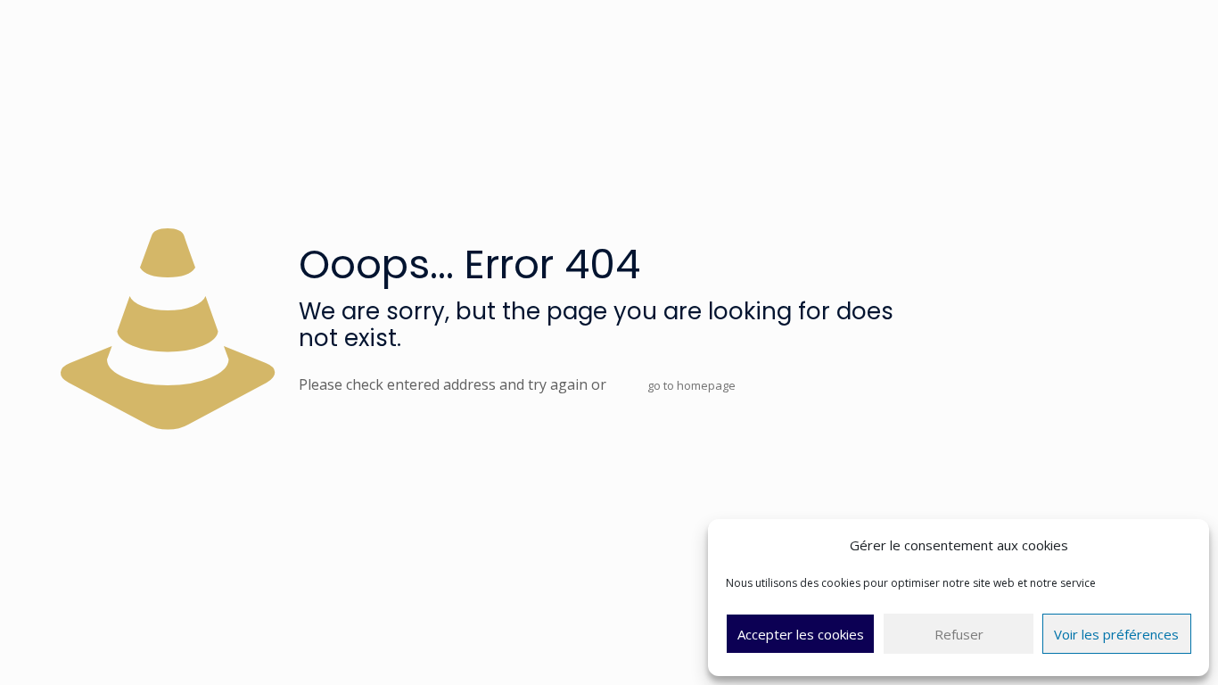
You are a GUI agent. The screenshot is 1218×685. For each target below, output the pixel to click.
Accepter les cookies (800, 634)
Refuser (958, 634)
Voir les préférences (1116, 634)
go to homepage (691, 385)
